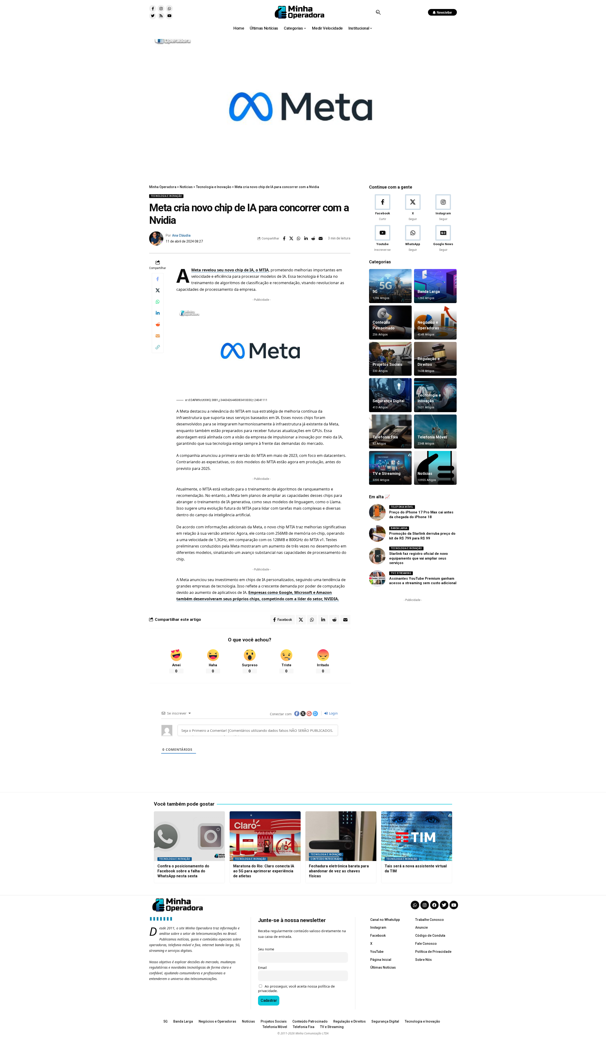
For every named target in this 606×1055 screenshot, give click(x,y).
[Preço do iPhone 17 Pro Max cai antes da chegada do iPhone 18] (377, 512)
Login (333, 713)
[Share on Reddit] (313, 238)
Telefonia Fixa (385, 437)
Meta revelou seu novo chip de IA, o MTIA (230, 270)
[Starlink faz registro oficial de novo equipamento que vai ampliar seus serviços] (377, 556)
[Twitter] (152, 15)
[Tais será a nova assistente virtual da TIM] (416, 836)
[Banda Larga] (435, 286)
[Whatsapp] (169, 8)
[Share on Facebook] (284, 238)
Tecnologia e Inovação (166, 196)
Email (262, 967)
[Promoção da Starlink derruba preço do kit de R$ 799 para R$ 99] (377, 533)
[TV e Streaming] (390, 468)
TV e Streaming (387, 473)
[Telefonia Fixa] (390, 432)
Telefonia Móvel (432, 437)
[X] (412, 207)
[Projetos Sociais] (390, 359)
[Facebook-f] (152, 8)
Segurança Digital (388, 401)
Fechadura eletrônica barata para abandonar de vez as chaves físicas (339, 871)
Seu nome (266, 949)
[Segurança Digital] (390, 395)
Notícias (425, 473)
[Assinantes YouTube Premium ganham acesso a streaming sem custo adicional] (377, 578)
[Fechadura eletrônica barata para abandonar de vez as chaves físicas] (340, 836)
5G (375, 291)
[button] (378, 12)
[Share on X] (291, 238)
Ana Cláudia (181, 235)
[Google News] (443, 238)
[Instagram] (161, 8)
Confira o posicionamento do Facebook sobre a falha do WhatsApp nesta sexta (183, 871)
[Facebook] (382, 207)
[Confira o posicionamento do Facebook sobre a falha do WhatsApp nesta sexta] (189, 836)
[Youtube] (169, 15)
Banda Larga (429, 291)
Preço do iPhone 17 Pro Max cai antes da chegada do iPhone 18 (421, 514)
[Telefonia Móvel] (435, 432)
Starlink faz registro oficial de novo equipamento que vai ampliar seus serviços (418, 558)
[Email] (320, 238)
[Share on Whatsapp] (298, 238)
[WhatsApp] (412, 238)
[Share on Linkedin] (306, 238)
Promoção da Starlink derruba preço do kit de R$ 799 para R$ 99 (422, 535)
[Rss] (161, 15)
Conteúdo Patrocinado (326, 859)
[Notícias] (435, 468)
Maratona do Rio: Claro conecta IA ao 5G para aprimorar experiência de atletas (263, 871)
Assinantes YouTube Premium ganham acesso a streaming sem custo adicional (422, 580)
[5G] (390, 286)
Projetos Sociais (387, 364)
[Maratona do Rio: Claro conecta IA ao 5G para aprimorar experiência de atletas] (265, 836)
